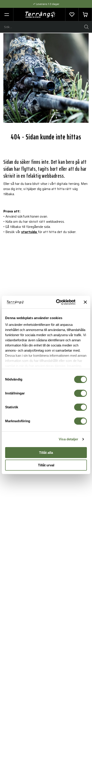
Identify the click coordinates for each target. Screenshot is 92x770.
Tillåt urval (46, 465)
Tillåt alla (46, 452)
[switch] (80, 393)
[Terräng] (40, 14)
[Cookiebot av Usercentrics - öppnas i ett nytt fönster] (56, 302)
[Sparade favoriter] (72, 14)
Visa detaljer (68, 439)
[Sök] (86, 26)
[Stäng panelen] (85, 302)
